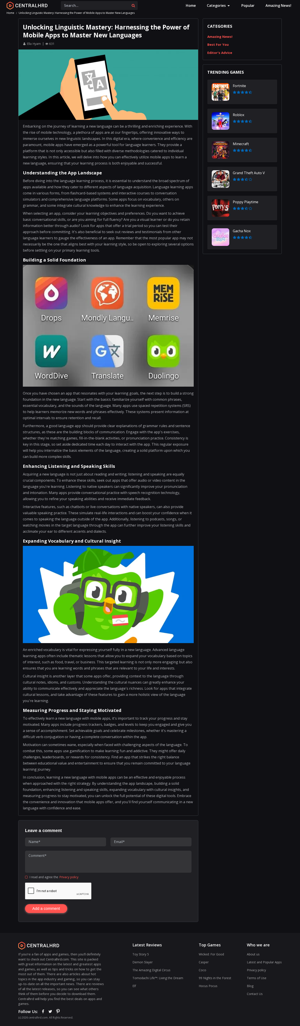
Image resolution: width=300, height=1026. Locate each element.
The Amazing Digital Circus (151, 970)
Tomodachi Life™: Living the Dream (157, 978)
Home (191, 5)
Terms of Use (256, 978)
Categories (216, 5)
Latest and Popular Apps (264, 962)
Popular (248, 5)
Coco (202, 970)
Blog (250, 986)
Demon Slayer (142, 962)
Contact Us (255, 994)
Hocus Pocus (208, 986)
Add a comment (46, 908)
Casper (204, 962)
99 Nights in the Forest (215, 978)
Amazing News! (278, 5)
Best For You (218, 44)
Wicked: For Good (211, 954)
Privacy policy (68, 877)
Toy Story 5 (140, 954)
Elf (134, 986)
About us (253, 954)
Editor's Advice (219, 52)
